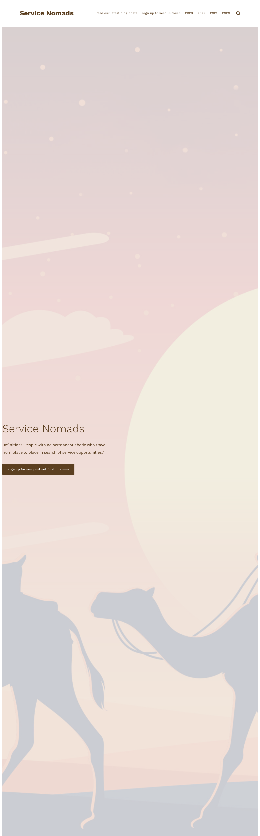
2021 (213, 13)
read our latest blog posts (117, 13)
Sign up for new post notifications (34, 469)
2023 (189, 13)
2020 (226, 13)
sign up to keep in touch (161, 13)
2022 (202, 13)
